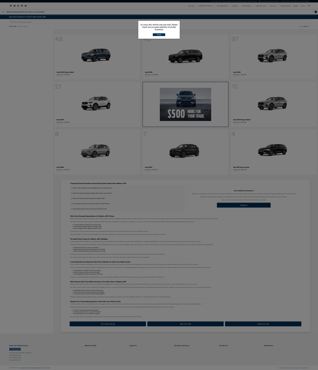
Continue (159, 34)
